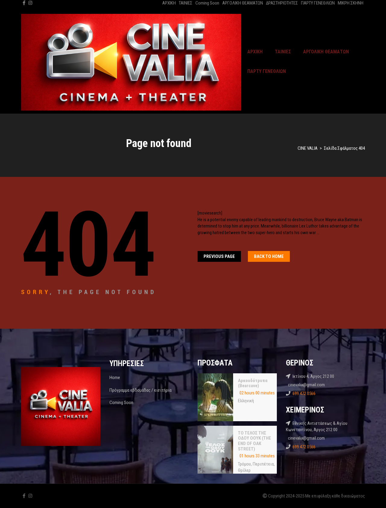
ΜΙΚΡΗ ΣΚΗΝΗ (350, 3)
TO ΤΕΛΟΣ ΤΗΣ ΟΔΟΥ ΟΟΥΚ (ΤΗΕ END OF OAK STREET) (254, 441)
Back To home (269, 256)
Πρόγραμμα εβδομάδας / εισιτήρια (140, 390)
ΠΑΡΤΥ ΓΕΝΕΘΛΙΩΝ (318, 3)
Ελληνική (246, 400)
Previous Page (219, 256)
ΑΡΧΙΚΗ (169, 3)
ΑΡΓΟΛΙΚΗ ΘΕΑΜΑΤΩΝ (242, 3)
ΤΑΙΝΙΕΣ (185, 3)
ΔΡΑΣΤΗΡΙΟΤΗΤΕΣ (282, 3)
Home (114, 377)
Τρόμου (244, 464)
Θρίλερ (244, 470)
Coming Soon (207, 3)
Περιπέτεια (263, 464)
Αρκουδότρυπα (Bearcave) (252, 383)
